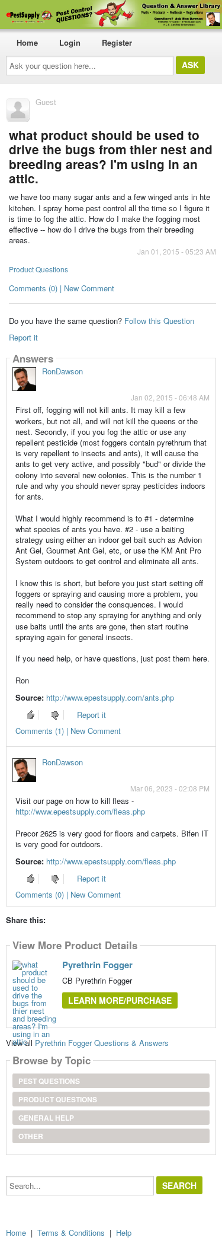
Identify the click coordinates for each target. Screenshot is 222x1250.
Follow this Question (159, 320)
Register (117, 42)
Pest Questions (49, 1081)
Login (70, 42)
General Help (46, 1117)
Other (30, 1136)
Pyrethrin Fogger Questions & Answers (102, 1042)
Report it (23, 337)
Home (27, 42)
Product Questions (38, 269)
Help (123, 1232)
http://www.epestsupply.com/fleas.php (80, 811)
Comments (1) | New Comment (68, 730)
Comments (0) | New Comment (61, 288)
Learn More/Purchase (120, 1000)
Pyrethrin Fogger (97, 964)
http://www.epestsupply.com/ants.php (110, 697)
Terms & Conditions (71, 1232)
